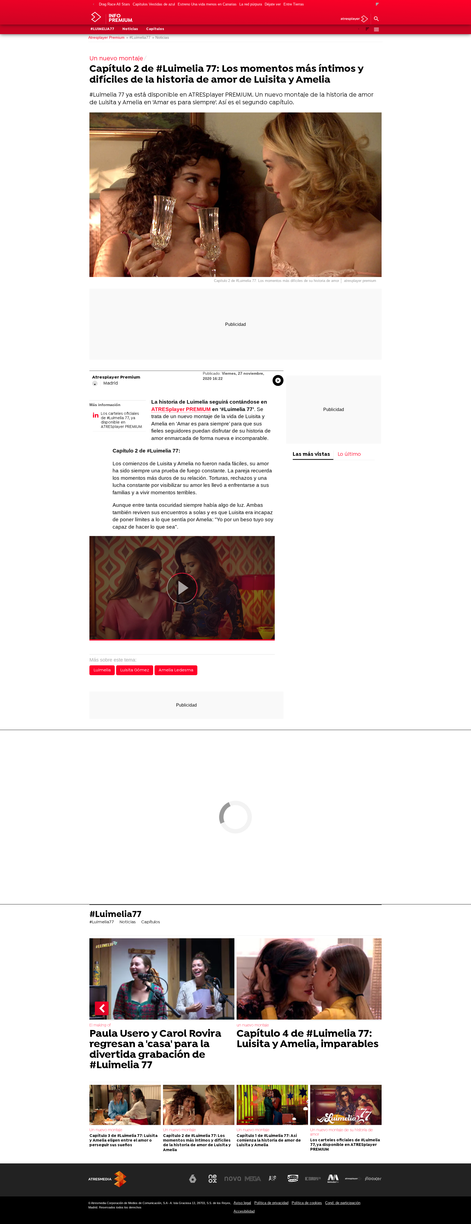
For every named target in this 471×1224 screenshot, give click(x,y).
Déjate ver (273, 4)
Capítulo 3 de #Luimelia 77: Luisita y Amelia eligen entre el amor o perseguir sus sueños (123, 1141)
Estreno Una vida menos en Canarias (207, 4)
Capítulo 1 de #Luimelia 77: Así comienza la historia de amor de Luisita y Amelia (269, 1141)
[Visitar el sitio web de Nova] (233, 1179)
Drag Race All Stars (114, 4)
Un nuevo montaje (105, 1130)
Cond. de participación (342, 1203)
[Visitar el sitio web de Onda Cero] (293, 1179)
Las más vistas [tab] (311, 454)
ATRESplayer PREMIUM (181, 409)
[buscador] (376, 19)
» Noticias (160, 37)
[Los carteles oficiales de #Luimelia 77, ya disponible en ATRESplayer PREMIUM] (346, 1105)
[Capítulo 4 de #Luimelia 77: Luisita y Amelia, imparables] (309, 979)
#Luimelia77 (102, 29)
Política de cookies (307, 1203)
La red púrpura (250, 4)
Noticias (130, 29)
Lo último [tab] (349, 454)
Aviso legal (242, 1203)
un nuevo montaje (253, 1025)
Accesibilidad (244, 1211)
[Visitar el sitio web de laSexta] (193, 1179)
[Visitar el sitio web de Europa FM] (313, 1179)
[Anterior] (93, 4)
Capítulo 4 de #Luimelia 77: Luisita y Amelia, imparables (308, 1039)
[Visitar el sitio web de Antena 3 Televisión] (172, 1181)
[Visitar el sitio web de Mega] (253, 1179)
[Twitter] (95, 383)
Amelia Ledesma (176, 670)
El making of (100, 1025)
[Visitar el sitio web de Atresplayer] (353, 1179)
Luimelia (102, 670)
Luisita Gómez (134, 670)
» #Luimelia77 (138, 37)
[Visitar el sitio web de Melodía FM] (333, 1179)
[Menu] (376, 29)
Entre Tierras (293, 4)
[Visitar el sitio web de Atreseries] (273, 1179)
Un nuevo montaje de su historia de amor (341, 1132)
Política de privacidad (271, 1203)
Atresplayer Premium (106, 37)
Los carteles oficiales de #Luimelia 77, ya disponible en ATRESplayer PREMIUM (121, 420)
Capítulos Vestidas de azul (154, 4)
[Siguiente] (377, 4)
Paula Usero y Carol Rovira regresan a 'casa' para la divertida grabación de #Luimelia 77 (155, 1050)
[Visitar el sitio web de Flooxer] (373, 1179)
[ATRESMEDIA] (107, 1179)
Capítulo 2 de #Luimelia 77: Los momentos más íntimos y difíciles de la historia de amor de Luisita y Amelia (197, 1143)
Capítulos (155, 29)
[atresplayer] (352, 19)
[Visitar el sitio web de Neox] (212, 1179)
